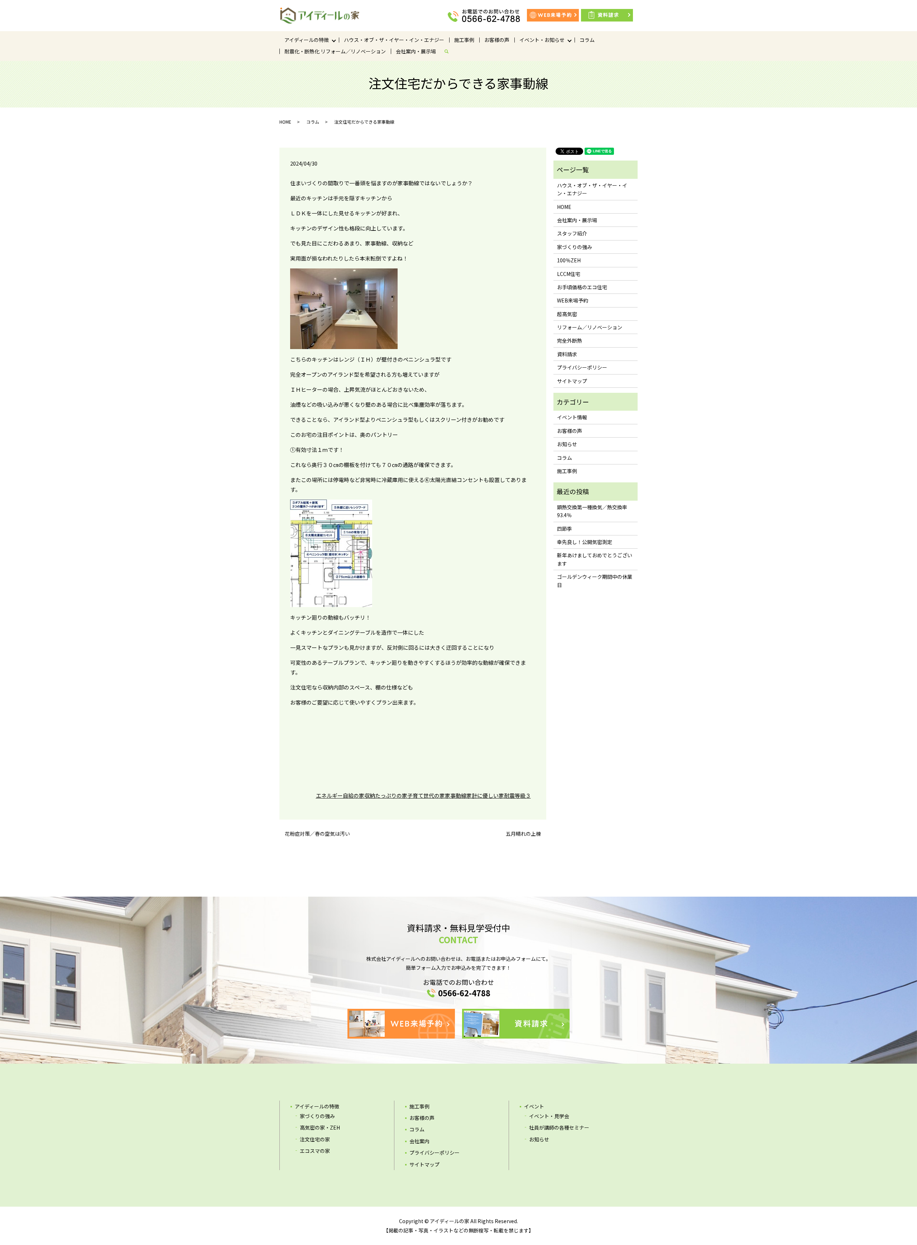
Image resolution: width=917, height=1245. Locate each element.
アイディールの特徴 (306, 39)
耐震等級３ (517, 795)
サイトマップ (572, 381)
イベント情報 (572, 417)
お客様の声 (496, 39)
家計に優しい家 (485, 795)
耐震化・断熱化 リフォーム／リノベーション (335, 51)
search (449, 51)
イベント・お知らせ (542, 39)
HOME (285, 122)
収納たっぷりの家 (385, 795)
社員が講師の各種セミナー (559, 1127)
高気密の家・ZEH (320, 1127)
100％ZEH (569, 260)
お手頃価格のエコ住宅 (582, 287)
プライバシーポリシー (582, 367)
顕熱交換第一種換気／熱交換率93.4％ (592, 511)
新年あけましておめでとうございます (594, 559)
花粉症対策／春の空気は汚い (317, 833)
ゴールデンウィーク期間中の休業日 (594, 580)
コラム (587, 39)
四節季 (564, 528)
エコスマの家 (315, 1150)
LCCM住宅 (568, 273)
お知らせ (567, 444)
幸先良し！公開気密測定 (584, 541)
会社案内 (419, 1141)
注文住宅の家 (315, 1139)
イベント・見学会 (549, 1116)
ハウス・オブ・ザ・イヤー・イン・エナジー (394, 39)
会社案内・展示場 (416, 51)
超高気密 (567, 314)
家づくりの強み (574, 247)
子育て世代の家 (426, 795)
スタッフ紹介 (572, 233)
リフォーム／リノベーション (589, 327)
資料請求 (567, 354)
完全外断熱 (569, 340)
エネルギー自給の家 (340, 795)
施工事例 (464, 39)
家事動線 (455, 795)
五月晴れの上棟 (523, 833)
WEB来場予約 (572, 300)
